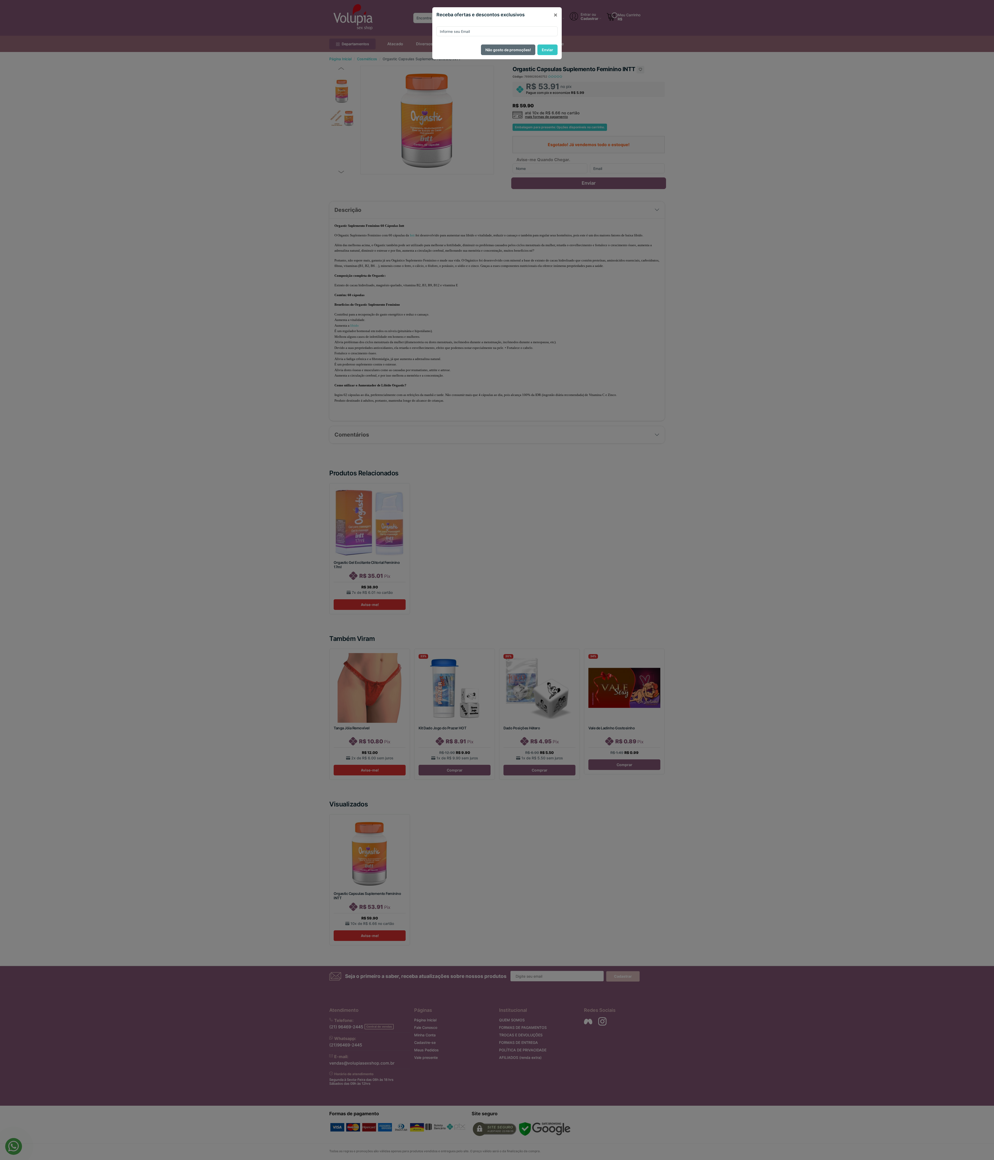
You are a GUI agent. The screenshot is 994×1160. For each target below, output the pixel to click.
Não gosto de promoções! (508, 50)
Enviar (547, 50)
